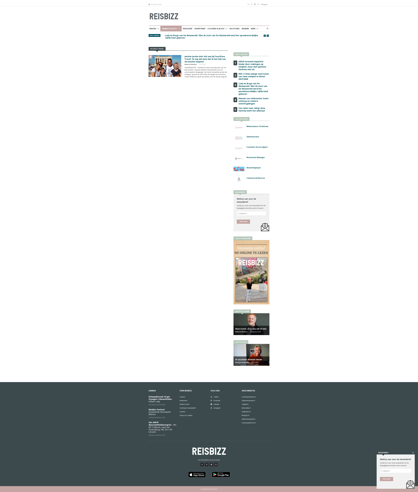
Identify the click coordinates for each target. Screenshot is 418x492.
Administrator (253, 136)
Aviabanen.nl (246, 412)
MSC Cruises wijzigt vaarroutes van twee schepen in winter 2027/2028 (253, 76)
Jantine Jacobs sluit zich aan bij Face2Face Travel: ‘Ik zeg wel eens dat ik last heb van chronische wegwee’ (205, 59)
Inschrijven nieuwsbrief (188, 408)
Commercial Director (256, 178)
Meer (253, 28)
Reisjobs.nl (245, 415)
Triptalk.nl (245, 404)
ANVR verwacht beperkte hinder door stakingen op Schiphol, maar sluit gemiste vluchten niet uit (252, 65)
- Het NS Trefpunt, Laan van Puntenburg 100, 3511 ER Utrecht (162, 427)
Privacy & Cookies (186, 415)
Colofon (182, 412)
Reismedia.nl (246, 408)
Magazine (187, 28)
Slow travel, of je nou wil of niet (250, 328)
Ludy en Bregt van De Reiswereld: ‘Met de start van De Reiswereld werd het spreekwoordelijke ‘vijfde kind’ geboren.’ (253, 88)
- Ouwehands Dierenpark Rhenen (160, 412)
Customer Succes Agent (257, 147)
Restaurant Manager (256, 157)
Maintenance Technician (257, 126)
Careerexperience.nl (248, 423)
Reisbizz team (184, 404)
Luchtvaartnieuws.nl (249, 397)
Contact (182, 397)
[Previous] (265, 36)
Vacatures (234, 28)
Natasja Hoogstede (242, 362)
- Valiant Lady (161, 399)
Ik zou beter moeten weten (248, 359)
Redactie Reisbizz (191, 64)
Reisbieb (245, 28)
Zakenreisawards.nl (248, 419)
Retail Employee (254, 168)
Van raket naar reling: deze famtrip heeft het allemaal (251, 109)
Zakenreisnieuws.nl (248, 400)
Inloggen (264, 4)
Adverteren (199, 28)
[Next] (268, 36)
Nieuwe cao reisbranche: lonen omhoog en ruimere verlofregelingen (198, 35)
